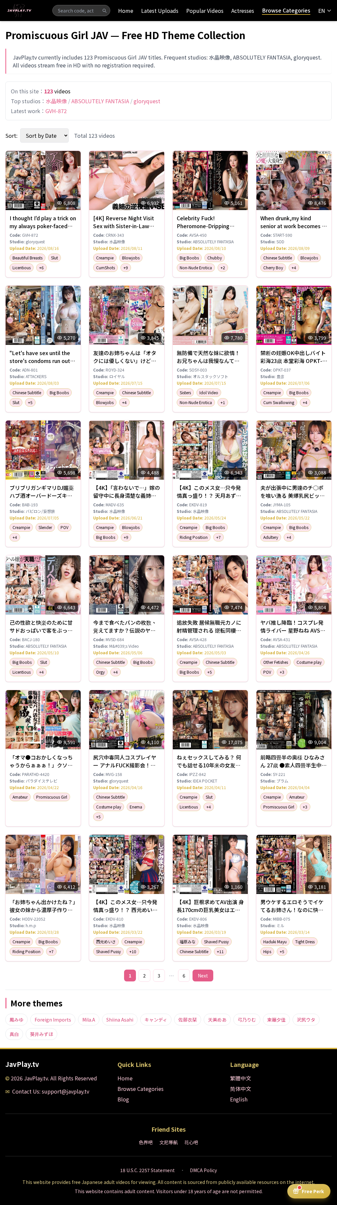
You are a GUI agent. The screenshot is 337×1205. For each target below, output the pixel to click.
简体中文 (240, 1089)
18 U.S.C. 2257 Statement (147, 1170)
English (238, 1099)
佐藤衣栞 (187, 1019)
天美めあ (217, 1019)
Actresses (242, 10)
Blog (123, 1099)
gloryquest (147, 101)
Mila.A (88, 1019)
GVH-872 (56, 111)
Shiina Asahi (119, 1019)
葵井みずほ (41, 1034)
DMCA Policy (203, 1170)
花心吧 (191, 1142)
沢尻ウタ (306, 1019)
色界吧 (146, 1142)
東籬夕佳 (276, 1019)
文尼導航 (168, 1142)
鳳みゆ (16, 1019)
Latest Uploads (159, 10)
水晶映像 (56, 101)
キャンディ (155, 1019)
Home (125, 10)
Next (203, 975)
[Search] (104, 10)
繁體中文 (240, 1078)
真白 (14, 1034)
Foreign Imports (53, 1019)
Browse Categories (286, 10)
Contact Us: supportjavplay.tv (50, 1091)
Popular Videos (204, 10)
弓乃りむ (247, 1019)
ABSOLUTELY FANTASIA (100, 101)
